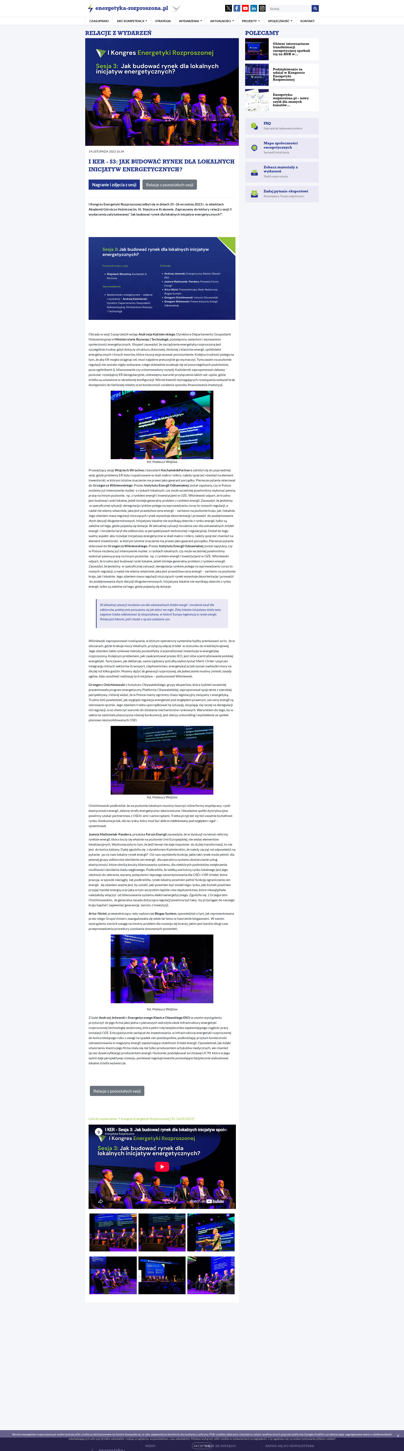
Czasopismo (99, 21)
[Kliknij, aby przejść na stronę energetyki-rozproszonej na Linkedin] (253, 8)
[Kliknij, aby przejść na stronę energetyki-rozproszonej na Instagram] (262, 8)
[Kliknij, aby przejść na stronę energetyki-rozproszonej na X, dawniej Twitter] (228, 8)
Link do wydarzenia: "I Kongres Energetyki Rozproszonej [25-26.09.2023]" (142, 1119)
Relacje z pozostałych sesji (169, 184)
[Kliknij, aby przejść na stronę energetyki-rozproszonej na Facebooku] (237, 8)
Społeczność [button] (279, 21)
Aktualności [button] (220, 21)
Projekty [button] (249, 21)
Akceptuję (202, 1446)
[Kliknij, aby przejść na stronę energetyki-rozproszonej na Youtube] (245, 8)
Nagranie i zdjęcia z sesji (114, 184)
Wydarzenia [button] (189, 21)
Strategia (163, 21)
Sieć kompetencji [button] (131, 21)
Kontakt (307, 21)
